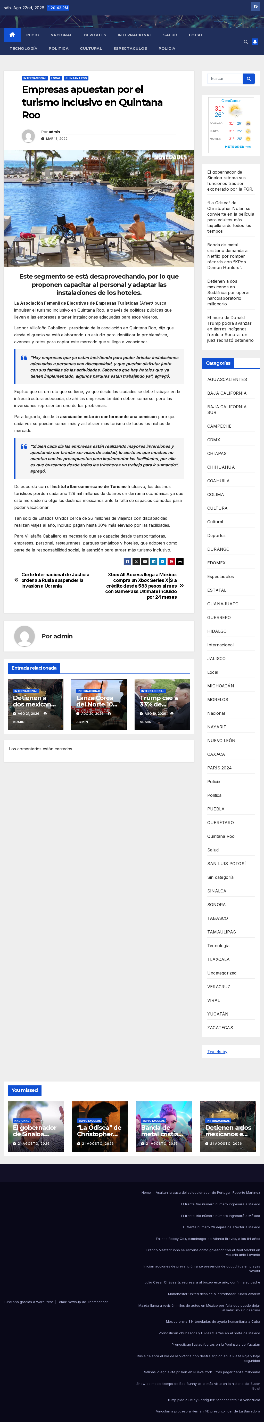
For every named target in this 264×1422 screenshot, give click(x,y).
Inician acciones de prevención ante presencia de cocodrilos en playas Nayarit (202, 1268)
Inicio (32, 35)
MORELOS (217, 699)
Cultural (91, 48)
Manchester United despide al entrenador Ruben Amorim (214, 1294)
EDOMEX (216, 562)
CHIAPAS (217, 453)
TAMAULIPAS (221, 932)
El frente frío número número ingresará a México (220, 1204)
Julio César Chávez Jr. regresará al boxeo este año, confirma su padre (202, 1282)
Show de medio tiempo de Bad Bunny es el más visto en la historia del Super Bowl (198, 1386)
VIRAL (213, 1000)
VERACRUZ (218, 986)
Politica (59, 48)
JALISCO (216, 658)
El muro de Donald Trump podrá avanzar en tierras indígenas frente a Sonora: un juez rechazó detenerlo (230, 329)
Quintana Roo (76, 78)
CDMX (213, 439)
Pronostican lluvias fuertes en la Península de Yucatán (216, 1344)
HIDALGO (217, 631)
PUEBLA (216, 808)
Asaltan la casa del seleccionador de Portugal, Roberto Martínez (208, 1192)
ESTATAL (216, 590)
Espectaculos (130, 48)
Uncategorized (222, 973)
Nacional (61, 35)
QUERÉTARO (220, 822)
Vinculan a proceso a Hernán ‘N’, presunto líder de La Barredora (208, 1411)
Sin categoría (220, 877)
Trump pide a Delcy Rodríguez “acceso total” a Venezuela (213, 1400)
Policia (167, 48)
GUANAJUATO (222, 603)
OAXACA (216, 754)
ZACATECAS (220, 1027)
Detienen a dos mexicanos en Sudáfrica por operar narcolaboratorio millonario (228, 292)
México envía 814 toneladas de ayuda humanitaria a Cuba (213, 1321)
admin (54, 131)
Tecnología (23, 48)
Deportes (95, 35)
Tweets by (217, 1051)
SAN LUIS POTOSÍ (226, 863)
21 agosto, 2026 (34, 1143)
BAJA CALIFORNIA (227, 393)
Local (196, 35)
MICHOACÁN (220, 685)
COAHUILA (218, 480)
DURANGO (218, 549)
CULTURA (217, 508)
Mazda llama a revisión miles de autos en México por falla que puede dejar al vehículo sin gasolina (199, 1307)
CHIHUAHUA (221, 467)
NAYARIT (216, 726)
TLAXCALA (218, 959)
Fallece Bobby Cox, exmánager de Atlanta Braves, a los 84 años (208, 1239)
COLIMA (215, 494)
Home (146, 1192)
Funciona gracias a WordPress (29, 1302)
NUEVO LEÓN (221, 740)
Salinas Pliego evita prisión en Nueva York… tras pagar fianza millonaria (202, 1372)
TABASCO (217, 918)
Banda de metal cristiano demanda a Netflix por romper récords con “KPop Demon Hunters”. (227, 256)
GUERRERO (219, 617)
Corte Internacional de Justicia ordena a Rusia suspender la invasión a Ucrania (55, 580)
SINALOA (216, 890)
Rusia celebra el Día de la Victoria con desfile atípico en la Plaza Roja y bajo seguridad (198, 1358)
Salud (170, 35)
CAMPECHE (219, 426)
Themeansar (97, 1302)
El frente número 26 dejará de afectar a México (221, 1227)
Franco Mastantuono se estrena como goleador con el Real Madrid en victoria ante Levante (203, 1252)
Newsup (74, 1302)
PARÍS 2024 (219, 767)
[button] (246, 41)
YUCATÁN (217, 1014)
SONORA (216, 904)
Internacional (135, 35)
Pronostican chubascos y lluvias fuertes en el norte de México (209, 1333)
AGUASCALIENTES (227, 379)
